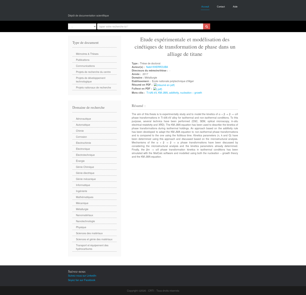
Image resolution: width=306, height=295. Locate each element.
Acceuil (205, 6)
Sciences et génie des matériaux (94, 239)
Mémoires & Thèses (87, 53)
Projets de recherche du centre (93, 72)
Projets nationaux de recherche (93, 87)
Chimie (80, 130)
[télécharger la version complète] (157, 88)
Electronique (83, 149)
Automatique (83, 124)
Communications (85, 66)
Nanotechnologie (85, 221)
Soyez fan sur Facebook (81, 280)
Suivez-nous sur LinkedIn (82, 275)
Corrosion (81, 136)
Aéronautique (83, 118)
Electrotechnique (85, 155)
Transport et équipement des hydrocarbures (92, 247)
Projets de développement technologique (90, 79)
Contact (221, 6)
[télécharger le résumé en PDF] (164, 84)
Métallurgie (82, 209)
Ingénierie (81, 191)
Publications (82, 60)
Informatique (83, 185)
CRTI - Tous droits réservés (163, 290)
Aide (235, 6)
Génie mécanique (86, 179)
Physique (81, 227)
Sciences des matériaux (89, 233)
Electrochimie (83, 142)
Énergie (80, 161)
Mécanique (82, 203)
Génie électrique (85, 173)
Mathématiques (84, 197)
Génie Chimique (85, 167)
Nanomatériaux (84, 215)
